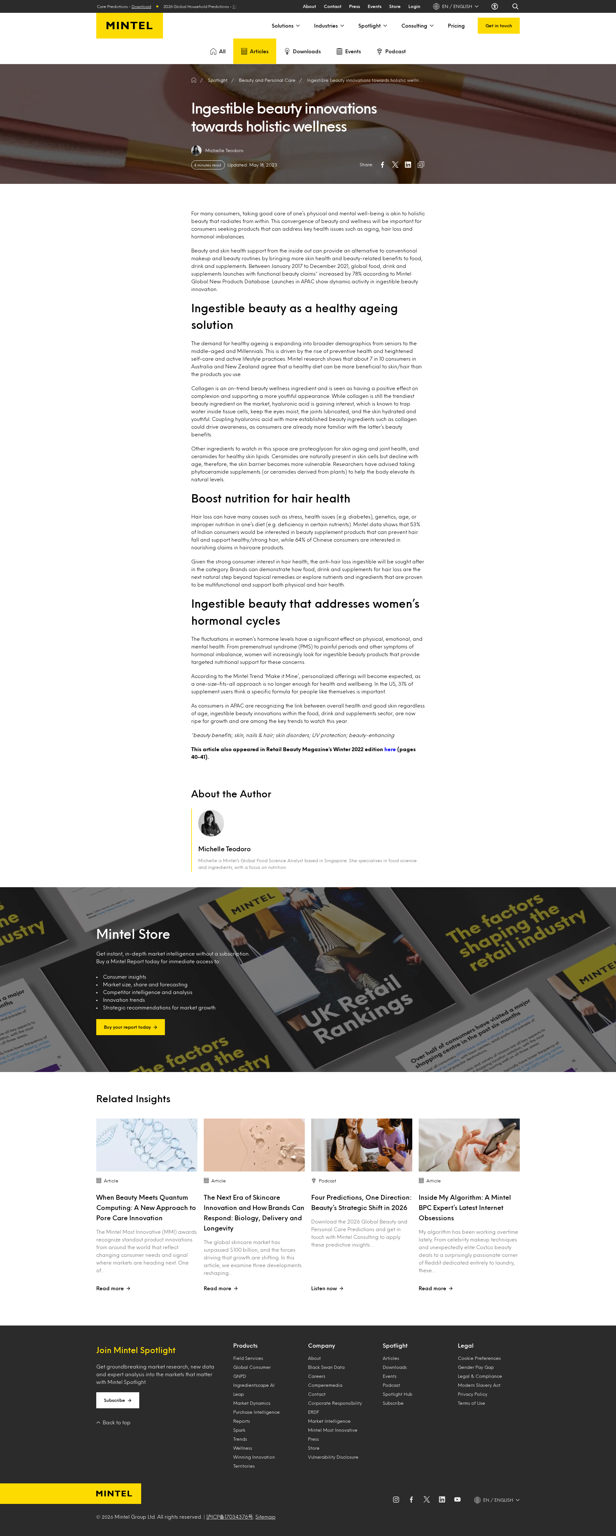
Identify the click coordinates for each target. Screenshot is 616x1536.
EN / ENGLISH (457, 6)
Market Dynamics (251, 1403)
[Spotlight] (385, 26)
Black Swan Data (326, 1367)
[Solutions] (297, 26)
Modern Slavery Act (479, 1385)
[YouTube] (457, 1500)
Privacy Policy (472, 1394)
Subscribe (114, 1400)
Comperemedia (325, 1385)
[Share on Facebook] (382, 164)
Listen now (324, 1288)
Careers (316, 1376)
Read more (110, 1288)
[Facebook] (411, 1500)
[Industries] (342, 26)
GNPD (239, 1376)
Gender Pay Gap (476, 1367)
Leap (238, 1394)
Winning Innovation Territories (254, 1461)
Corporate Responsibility (335, 1403)
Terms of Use (471, 1403)
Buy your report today (127, 1027)
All (222, 51)
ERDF (313, 1412)
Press (354, 6)
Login (414, 6)
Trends (240, 1439)
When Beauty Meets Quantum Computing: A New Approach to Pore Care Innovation (146, 1207)
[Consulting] (431, 26)
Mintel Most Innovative (332, 1430)
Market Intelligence (329, 1421)
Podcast (395, 51)
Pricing (456, 25)
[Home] (193, 80)
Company (321, 1345)
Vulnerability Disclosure (333, 1457)
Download (183, 6)
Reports (241, 1421)
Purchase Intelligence (256, 1412)
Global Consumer (252, 1367)
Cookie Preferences (479, 1358)
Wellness (242, 1448)
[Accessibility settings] (495, 6)
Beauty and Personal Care (267, 80)
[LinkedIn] (442, 1500)
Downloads (307, 51)
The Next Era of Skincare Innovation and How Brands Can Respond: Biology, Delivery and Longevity (254, 1213)
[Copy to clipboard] (421, 164)
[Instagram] (396, 1500)
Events (374, 6)
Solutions (283, 25)
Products (245, 1345)
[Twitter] (427, 1500)
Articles (259, 51)
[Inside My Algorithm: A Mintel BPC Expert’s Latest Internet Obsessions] (469, 1145)
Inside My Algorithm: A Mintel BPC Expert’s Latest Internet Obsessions (465, 1207)
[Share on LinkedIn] (408, 164)
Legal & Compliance (480, 1376)
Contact (332, 6)
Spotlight (369, 25)
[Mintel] (129, 26)
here (390, 749)
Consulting (414, 25)
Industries (326, 25)
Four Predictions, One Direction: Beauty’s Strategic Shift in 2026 (361, 1202)
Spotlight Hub (397, 1394)
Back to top (117, 1422)
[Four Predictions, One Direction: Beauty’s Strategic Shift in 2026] (361, 1145)
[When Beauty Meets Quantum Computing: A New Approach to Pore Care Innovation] (146, 1145)
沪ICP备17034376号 (229, 1517)
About (309, 6)
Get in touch (498, 25)
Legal (466, 1345)
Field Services (248, 1358)
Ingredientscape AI (254, 1385)
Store (395, 6)
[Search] (516, 6)
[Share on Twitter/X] (395, 164)
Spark (239, 1430)
